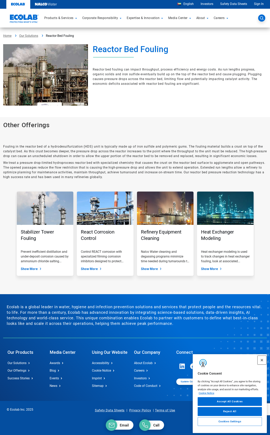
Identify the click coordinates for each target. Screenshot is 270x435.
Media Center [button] (178, 18)
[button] (76, 18)
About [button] (200, 18)
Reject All (229, 411)
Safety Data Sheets (233, 4)
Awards (55, 363)
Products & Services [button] (59, 18)
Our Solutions (28, 36)
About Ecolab (143, 363)
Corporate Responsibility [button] (100, 18)
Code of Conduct (145, 386)
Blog (53, 370)
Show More (29, 269)
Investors (207, 4)
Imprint (97, 378)
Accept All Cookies (230, 401)
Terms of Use (165, 410)
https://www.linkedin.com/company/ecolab (182, 366)
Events (54, 378)
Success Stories (19, 378)
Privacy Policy (140, 410)
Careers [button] (219, 18)
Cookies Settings (229, 421)
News (53, 386)
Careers (139, 370)
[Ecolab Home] (23, 19)
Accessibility (100, 363)
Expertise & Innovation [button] (143, 18)
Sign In (259, 4)
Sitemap (98, 386)
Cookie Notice (206, 393)
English (188, 4)
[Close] (262, 360)
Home (7, 36)
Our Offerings (17, 370)
